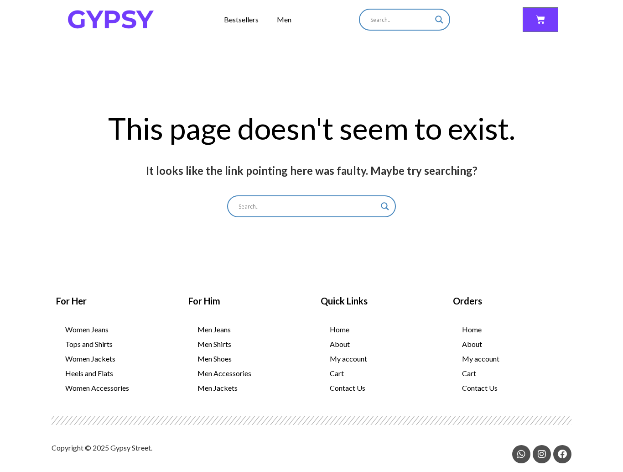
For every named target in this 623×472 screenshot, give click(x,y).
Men (284, 19)
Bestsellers (241, 19)
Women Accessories (97, 387)
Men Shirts (214, 344)
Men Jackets (217, 387)
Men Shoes (214, 358)
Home (339, 329)
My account (348, 358)
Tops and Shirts (89, 344)
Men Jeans (214, 329)
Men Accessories (224, 373)
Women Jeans (87, 329)
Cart (337, 373)
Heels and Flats (89, 373)
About (340, 344)
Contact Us (347, 387)
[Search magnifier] (439, 19)
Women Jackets (90, 358)
